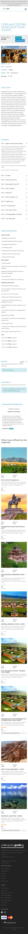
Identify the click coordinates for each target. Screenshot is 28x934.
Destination (5, 871)
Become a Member (6, 895)
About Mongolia (6, 868)
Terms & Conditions (6, 897)
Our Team (4, 890)
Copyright (4, 902)
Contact (4, 905)
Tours (3, 878)
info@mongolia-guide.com (14, 5)
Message (18, 37)
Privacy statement (6, 900)
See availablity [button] (20, 40)
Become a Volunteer (7, 893)
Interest (4, 873)
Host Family (5, 881)
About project (5, 888)
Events (3, 876)
